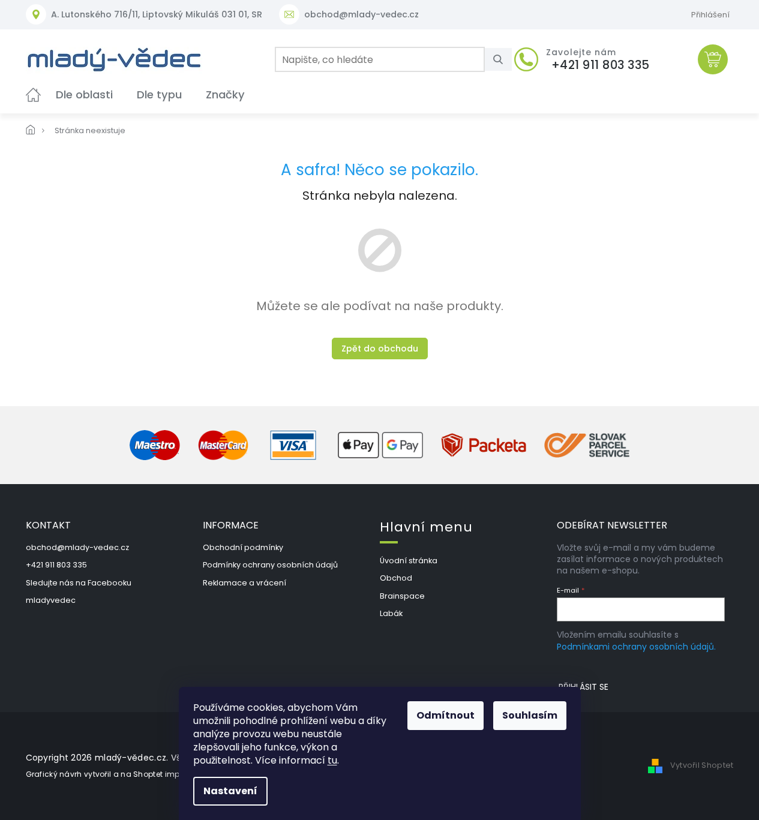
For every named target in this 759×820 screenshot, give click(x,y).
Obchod (396, 578)
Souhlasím (529, 715)
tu (332, 760)
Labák (391, 613)
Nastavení (230, 791)
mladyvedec (51, 600)
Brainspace (402, 596)
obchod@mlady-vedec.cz (77, 547)
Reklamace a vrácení (244, 583)
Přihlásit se (583, 687)
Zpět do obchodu (379, 349)
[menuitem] (33, 94)
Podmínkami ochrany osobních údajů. (636, 647)
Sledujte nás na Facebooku (78, 583)
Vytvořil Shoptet (702, 765)
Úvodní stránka (408, 560)
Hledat (503, 59)
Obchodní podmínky (243, 547)
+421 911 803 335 (56, 565)
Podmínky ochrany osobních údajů (270, 565)
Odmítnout (445, 715)
